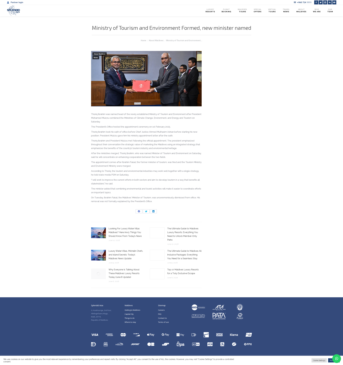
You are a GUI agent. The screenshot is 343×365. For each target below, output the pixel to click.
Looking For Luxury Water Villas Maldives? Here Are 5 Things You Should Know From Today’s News (125, 232)
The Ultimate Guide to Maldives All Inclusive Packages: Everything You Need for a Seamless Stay (184, 255)
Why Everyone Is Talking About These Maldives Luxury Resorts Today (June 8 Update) (124, 273)
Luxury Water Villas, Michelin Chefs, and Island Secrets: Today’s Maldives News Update (126, 255)
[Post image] (98, 232)
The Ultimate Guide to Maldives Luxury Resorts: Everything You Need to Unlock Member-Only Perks (182, 234)
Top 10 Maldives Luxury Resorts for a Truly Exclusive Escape (183, 271)
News (96, 58)
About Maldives (99, 54)
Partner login (17, 2)
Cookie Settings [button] (319, 360)
